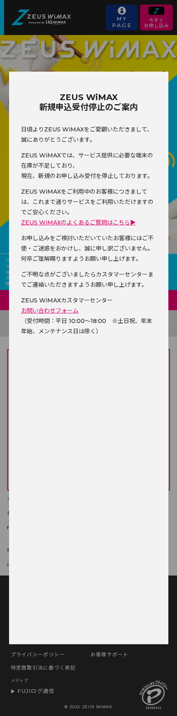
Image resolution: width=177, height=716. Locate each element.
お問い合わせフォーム (50, 310)
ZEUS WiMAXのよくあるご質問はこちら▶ (78, 222)
